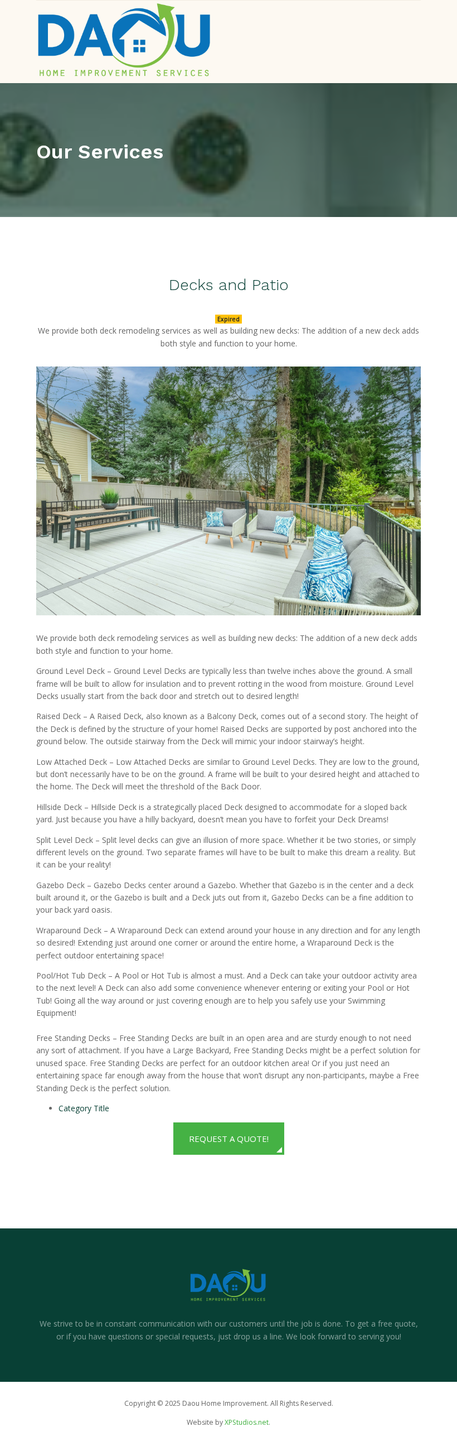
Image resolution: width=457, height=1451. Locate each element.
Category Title (84, 1108)
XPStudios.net (247, 1422)
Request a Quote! (229, 1138)
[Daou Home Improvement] (124, 40)
